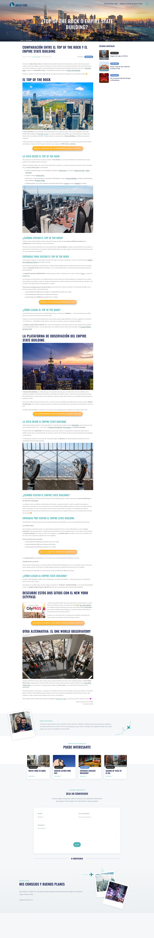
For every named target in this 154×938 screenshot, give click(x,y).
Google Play (26, 275)
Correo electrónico (84, 813)
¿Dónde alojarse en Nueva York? (131, 4)
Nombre (40, 813)
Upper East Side (79, 170)
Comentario (41, 825)
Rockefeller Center (43, 134)
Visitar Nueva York (111, 4)
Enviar (77, 844)
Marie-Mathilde (36, 56)
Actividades (89, 56)
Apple (83, 273)
